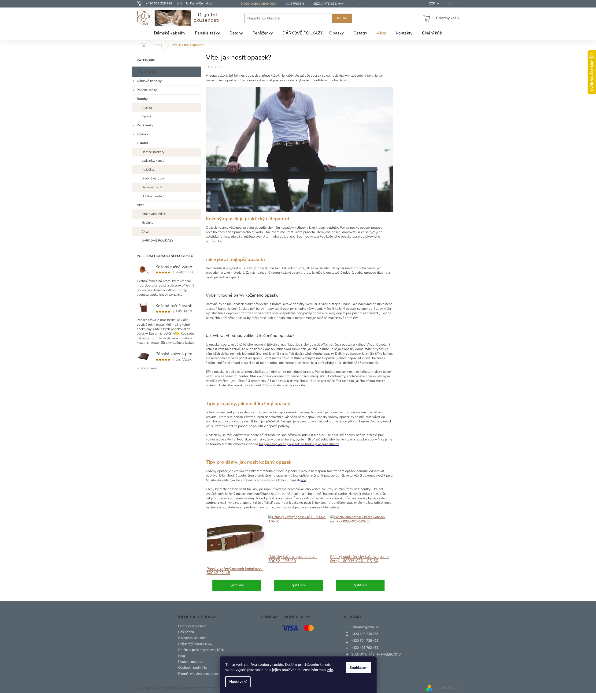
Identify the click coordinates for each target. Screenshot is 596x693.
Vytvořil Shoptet (447, 688)
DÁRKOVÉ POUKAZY (157, 240)
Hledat (341, 18)
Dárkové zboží (151, 187)
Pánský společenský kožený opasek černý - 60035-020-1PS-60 (359, 558)
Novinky (147, 222)
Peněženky (145, 125)
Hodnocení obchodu (259, 4)
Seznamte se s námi (329, 4)
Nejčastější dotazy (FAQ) (195, 644)
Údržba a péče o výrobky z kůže (201, 650)
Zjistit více (237, 585)
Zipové (146, 116)
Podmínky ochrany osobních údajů (203, 673)
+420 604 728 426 (364, 640)
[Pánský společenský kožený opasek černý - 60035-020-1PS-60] (360, 519)
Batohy (142, 99)
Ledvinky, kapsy (152, 160)
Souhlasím (358, 667)
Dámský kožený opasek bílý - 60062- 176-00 (292, 558)
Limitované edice (153, 214)
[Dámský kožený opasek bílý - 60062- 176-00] (298, 519)
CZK (432, 4)
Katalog (147, 71)
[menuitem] (169, 33)
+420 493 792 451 (364, 647)
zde (330, 669)
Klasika (146, 107)
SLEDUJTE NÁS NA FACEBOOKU (376, 654)
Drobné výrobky (153, 178)
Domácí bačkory (152, 152)
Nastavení (238, 681)
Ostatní (142, 143)
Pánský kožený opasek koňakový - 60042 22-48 (235, 571)
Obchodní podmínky (192, 667)
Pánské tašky (147, 90)
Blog (181, 656)
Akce (140, 205)
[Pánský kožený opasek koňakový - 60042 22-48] (237, 537)
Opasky (142, 134)
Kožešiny (147, 169)
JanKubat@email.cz (365, 627)
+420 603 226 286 (364, 634)
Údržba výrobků (152, 196)
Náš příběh (295, 4)
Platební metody (190, 661)
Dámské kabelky (149, 81)
